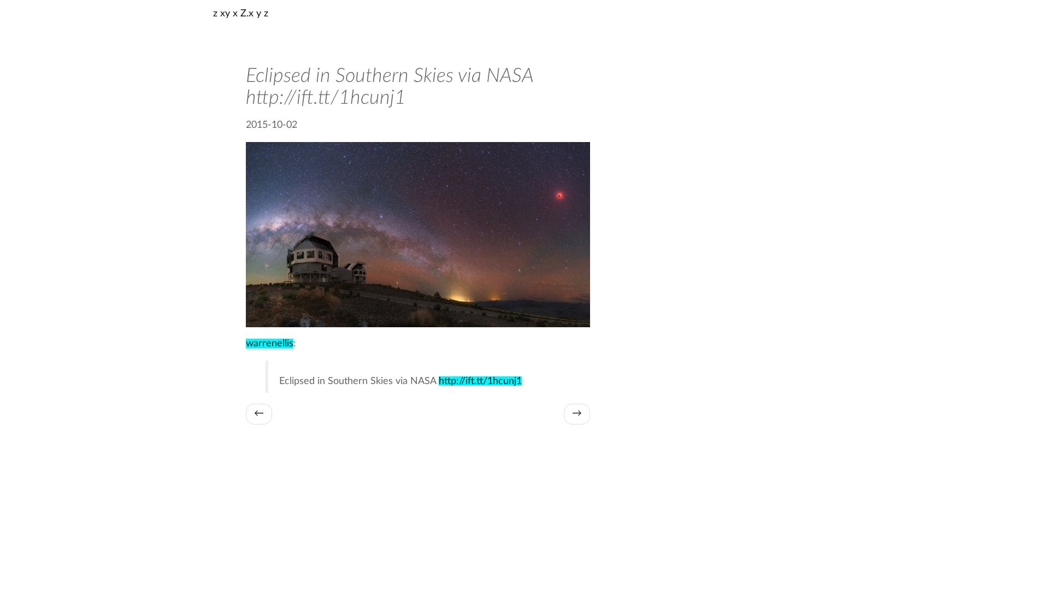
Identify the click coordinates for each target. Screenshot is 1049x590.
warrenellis (269, 344)
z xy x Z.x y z (240, 14)
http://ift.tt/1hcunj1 (480, 381)
